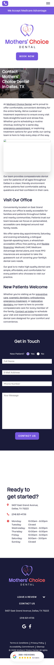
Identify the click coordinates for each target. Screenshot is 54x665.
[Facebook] (30, 626)
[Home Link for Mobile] (27, 36)
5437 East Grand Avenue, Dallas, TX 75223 (27, 610)
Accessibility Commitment (22, 647)
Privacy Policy (37, 643)
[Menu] (48, 3)
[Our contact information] (5, 3)
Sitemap (40, 647)
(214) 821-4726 (27, 617)
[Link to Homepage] (27, 576)
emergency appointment (16, 128)
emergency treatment (15, 301)
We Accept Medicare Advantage (27, 10)
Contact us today (24, 311)
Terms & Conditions (19, 643)
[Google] (24, 626)
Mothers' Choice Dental (19, 104)
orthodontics (37, 297)
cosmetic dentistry (19, 297)
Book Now (27, 56)
